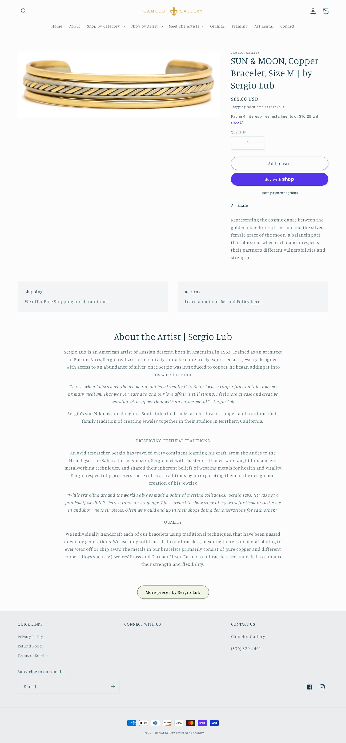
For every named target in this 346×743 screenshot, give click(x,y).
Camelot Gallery (164, 733)
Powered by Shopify (190, 733)
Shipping (238, 107)
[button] (24, 11)
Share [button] (242, 205)
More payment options (280, 193)
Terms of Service (33, 655)
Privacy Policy (30, 636)
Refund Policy (30, 646)
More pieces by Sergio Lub (173, 592)
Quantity (238, 132)
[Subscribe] (113, 686)
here (255, 301)
